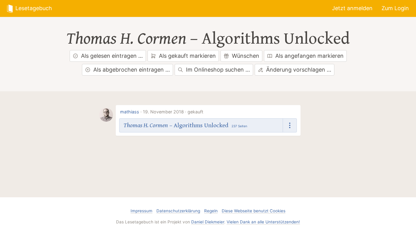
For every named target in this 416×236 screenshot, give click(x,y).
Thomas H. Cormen (126, 38)
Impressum (141, 210)
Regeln (211, 210)
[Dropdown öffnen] (290, 125)
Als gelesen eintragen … (112, 56)
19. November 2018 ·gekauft (173, 111)
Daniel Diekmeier (207, 221)
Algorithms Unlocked (276, 38)
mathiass (129, 111)
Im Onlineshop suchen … (218, 69)
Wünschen (245, 56)
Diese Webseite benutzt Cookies (253, 210)
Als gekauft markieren (187, 56)
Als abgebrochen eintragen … (131, 69)
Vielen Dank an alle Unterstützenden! (263, 221)
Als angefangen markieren (309, 56)
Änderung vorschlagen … (298, 69)
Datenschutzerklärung (178, 210)
